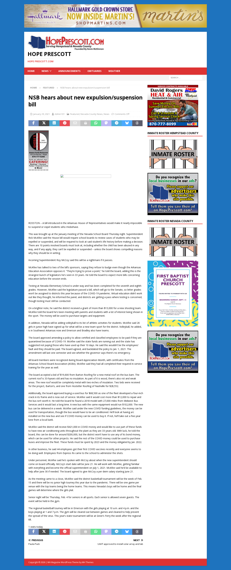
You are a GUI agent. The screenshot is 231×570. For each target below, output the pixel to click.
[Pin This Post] (65, 123)
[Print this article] (85, 123)
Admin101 (60, 114)
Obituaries (94, 71)
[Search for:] (186, 77)
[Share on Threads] (137, 123)
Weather (114, 71)
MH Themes (87, 562)
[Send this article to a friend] (75, 123)
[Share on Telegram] (116, 123)
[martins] (115, 25)
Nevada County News (91, 114)
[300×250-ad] (172, 213)
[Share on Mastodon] (106, 123)
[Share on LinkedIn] (54, 123)
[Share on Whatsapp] (96, 123)
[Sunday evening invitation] (172, 324)
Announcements (69, 71)
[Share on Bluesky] (127, 123)
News (45, 71)
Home (31, 71)
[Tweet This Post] (44, 123)
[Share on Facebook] (33, 123)
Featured (74, 114)
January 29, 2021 (41, 114)
